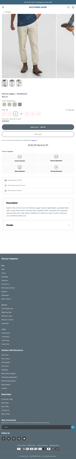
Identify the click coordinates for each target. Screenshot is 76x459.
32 (10, 114)
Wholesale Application (9, 377)
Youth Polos (5, 333)
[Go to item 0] (5, 83)
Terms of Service (42, 445)
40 (33, 114)
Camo (3, 273)
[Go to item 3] (19, 83)
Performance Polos (8, 288)
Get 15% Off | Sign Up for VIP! (38, 145)
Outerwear (5, 295)
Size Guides (5, 362)
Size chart (71, 110)
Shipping (4, 370)
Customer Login (7, 399)
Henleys (4, 291)
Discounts (5, 366)
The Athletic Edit (7, 308)
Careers (4, 388)
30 (4, 114)
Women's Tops (6, 316)
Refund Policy (31, 445)
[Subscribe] (73, 427)
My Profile (5, 406)
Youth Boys (5, 337)
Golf (2, 269)
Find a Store (5, 359)
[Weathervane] (19, 104)
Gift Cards (5, 355)
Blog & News (5, 384)
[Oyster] (4, 104)
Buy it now (38, 134)
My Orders (5, 403)
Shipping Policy (54, 445)
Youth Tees (5, 340)
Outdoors (4, 280)
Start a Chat (5, 414)
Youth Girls (5, 344)
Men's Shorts (6, 299)
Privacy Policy (21, 445)
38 (27, 114)
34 (15, 114)
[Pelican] (9, 104)
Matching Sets (6, 312)
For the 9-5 (5, 284)
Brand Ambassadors (8, 381)
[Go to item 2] (12, 83)
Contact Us (5, 410)
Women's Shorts (7, 320)
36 (21, 114)
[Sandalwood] (14, 104)
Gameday (4, 277)
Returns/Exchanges (8, 373)
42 (38, 114)
